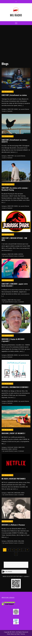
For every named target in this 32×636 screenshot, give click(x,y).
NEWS (16, 109)
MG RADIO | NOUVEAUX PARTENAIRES (14, 479)
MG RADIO (16, 15)
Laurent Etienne (25, 109)
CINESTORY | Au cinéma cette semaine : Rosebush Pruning (15, 189)
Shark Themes (20, 634)
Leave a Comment (7, 111)
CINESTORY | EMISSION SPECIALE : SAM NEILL (14, 239)
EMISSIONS (10, 355)
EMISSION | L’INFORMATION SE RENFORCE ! (15, 387)
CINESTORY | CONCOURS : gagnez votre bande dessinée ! (15, 285)
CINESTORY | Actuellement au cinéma (14, 95)
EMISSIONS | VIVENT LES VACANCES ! (13, 433)
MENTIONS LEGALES (8, 597)
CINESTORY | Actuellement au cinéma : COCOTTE (15, 141)
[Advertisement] (16, 43)
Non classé (17, 300)
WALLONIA (21, 541)
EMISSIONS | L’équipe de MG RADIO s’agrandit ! (13, 340)
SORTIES (20, 254)
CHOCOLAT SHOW (12, 447)
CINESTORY (10, 109)
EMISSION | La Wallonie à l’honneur (13, 525)
